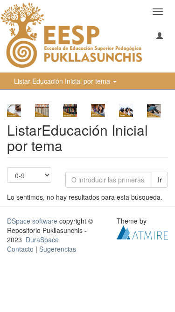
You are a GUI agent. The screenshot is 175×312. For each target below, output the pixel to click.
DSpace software (32, 220)
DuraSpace (42, 239)
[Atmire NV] (142, 231)
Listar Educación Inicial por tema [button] (63, 81)
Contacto (20, 249)
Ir (160, 179)
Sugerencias (57, 249)
